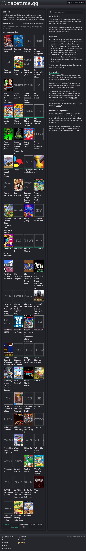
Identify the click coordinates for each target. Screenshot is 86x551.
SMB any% (75, 44)
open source (53, 30)
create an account (73, 75)
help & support (54, 85)
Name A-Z (41, 23)
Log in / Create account (75, 3)
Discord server (69, 120)
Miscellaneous (70, 95)
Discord (58, 106)
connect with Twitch (56, 77)
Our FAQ (52, 65)
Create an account (26, 20)
